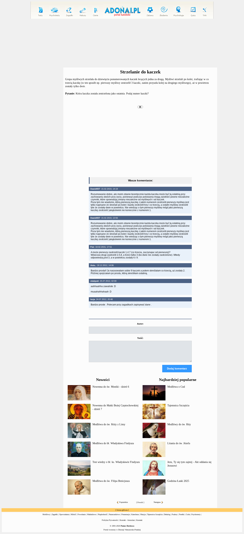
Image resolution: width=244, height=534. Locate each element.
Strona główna (122, 510)
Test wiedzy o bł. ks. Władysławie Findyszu (116, 462)
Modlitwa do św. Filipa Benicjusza (111, 481)
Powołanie (82, 514)
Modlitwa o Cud (176, 386)
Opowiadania (64, 514)
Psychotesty (196, 514)
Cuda (188, 514)
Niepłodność (102, 514)
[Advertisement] (122, 43)
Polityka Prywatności (110, 520)
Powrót (140, 502)
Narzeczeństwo (114, 514)
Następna (157, 502)
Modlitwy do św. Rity (179, 424)
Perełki (181, 514)
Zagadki (55, 514)
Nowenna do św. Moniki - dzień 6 (110, 386)
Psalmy (174, 514)
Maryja (143, 514)
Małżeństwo (91, 514)
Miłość (73, 514)
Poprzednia (123, 502)
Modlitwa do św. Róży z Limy (108, 424)
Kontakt (139, 520)
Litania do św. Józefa (178, 443)
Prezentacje (125, 514)
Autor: (140, 324)
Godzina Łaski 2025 (178, 481)
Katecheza (135, 514)
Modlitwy (46, 514)
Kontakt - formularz (127, 520)
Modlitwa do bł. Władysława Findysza (113, 443)
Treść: (140, 338)
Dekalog (167, 514)
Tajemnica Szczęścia (178, 405)
